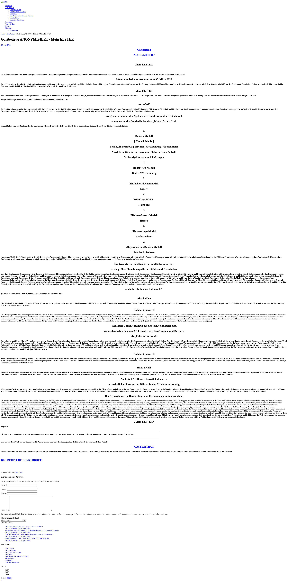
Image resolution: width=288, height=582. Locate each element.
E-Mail (3, 489)
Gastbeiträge (14, 18)
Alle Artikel (9, 8)
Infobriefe (8, 560)
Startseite (8, 6)
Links (7, 26)
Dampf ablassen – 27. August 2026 (17, 541)
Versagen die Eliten (17, 20)
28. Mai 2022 (5, 45)
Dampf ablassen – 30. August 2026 (17, 528)
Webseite (4, 493)
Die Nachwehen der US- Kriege (21, 16)
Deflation (13, 14)
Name (3, 485)
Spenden (8, 22)
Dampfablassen (15, 10)
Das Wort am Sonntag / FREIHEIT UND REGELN (24, 526)
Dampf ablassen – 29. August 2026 (17, 532)
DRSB (9, 578)
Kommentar (5, 510)
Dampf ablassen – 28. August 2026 (17, 536)
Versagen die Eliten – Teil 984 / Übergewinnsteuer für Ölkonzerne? (29, 534)
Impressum (14, 30)
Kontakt (8, 28)
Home (3, 34)
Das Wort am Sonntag (18, 12)
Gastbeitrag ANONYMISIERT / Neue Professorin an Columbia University (32, 530)
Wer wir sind (10, 24)
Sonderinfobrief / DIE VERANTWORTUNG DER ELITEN (27, 539)
